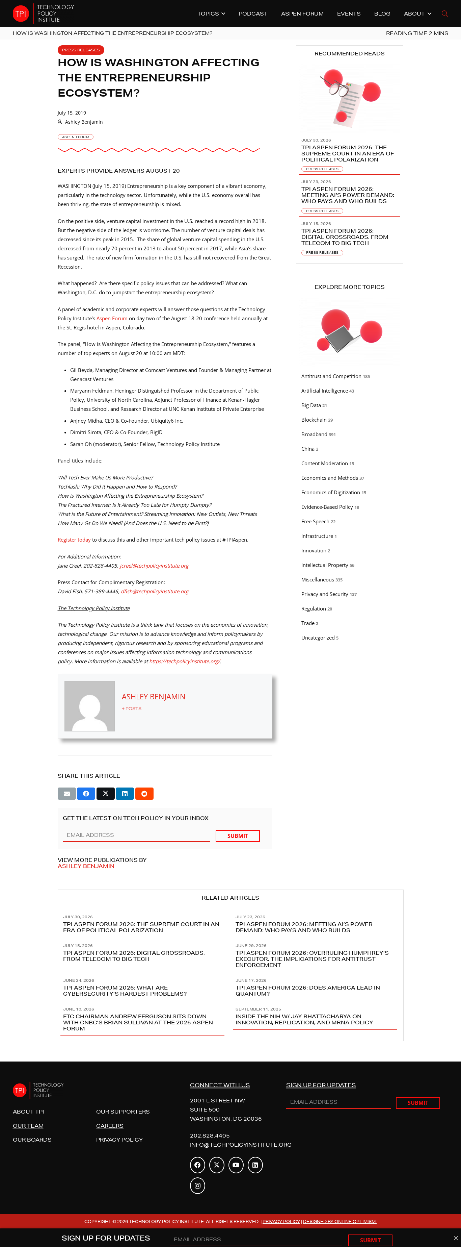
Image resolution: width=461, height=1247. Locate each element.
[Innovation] (349, 550)
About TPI (28, 1111)
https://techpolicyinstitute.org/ (184, 661)
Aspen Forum (112, 318)
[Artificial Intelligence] (349, 391)
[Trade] (349, 623)
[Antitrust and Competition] (349, 376)
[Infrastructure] (349, 536)
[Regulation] (349, 609)
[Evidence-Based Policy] (349, 507)
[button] (445, 13)
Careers (110, 1126)
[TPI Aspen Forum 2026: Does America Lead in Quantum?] (317, 986)
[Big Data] (349, 405)
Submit (237, 836)
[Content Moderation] (349, 463)
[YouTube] (236, 1165)
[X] (216, 1165)
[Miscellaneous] (349, 579)
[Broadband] (349, 434)
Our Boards (32, 1140)
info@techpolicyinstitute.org (241, 1145)
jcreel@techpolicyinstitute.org (154, 565)
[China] (349, 449)
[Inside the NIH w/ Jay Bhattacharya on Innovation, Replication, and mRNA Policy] (317, 1018)
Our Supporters (123, 1111)
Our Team (28, 1126)
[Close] (456, 1238)
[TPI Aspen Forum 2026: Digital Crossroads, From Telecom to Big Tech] (349, 237)
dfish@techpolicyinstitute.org (154, 591)
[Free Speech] (349, 521)
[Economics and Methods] (349, 478)
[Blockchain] (349, 420)
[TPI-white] (43, 13)
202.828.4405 (210, 1135)
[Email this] (67, 794)
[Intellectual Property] (349, 565)
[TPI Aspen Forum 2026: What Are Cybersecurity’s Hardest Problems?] (144, 986)
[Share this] (86, 794)
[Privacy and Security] (349, 594)
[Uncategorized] (349, 638)
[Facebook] (197, 1165)
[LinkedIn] (255, 1165)
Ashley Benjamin (84, 122)
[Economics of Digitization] (349, 492)
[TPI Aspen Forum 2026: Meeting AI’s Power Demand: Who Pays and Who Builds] (349, 196)
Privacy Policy (119, 1140)
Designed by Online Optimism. (340, 1221)
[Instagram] (197, 1185)
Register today (74, 539)
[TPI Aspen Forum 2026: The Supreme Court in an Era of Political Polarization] (349, 154)
